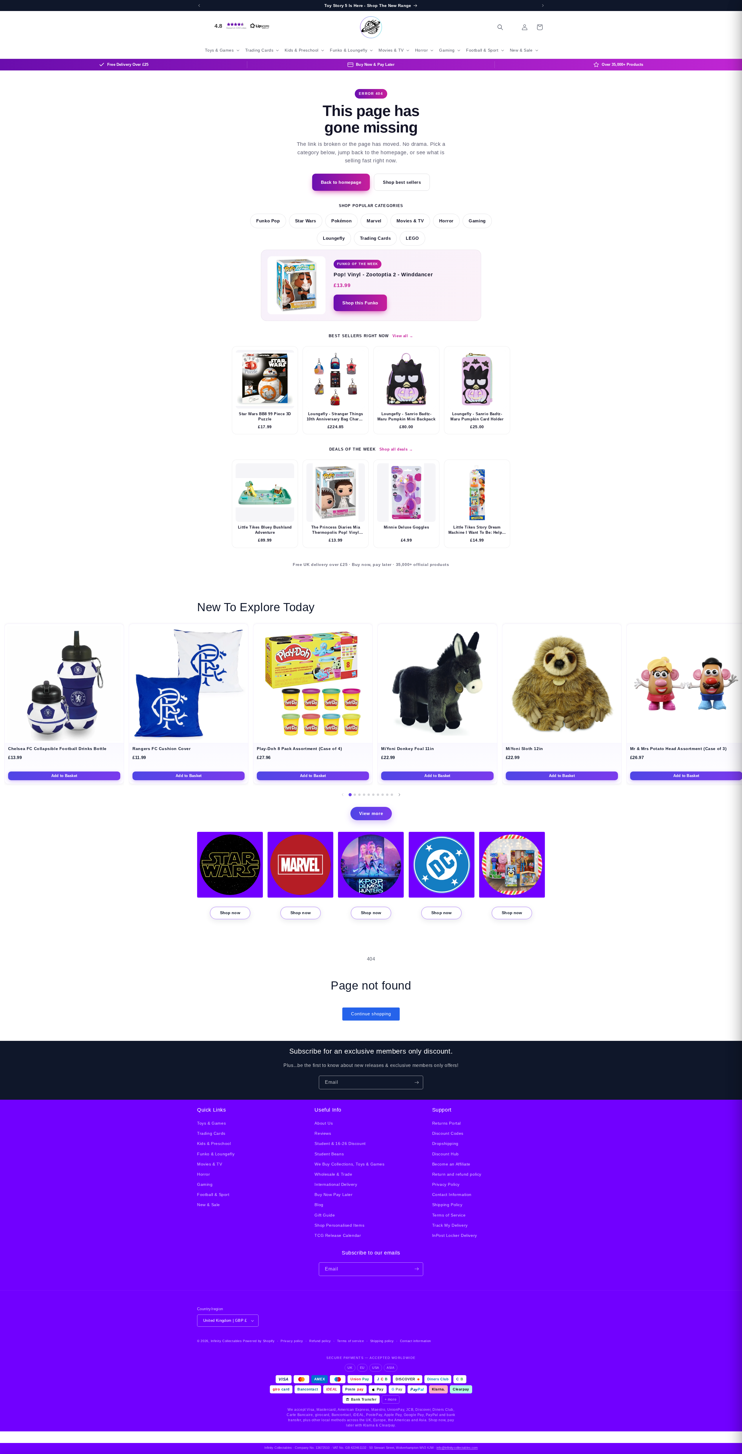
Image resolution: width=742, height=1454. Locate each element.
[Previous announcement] (199, 5)
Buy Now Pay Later (333, 1194)
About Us (323, 1123)
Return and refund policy (456, 1174)
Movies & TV (410, 221)
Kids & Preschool (214, 1143)
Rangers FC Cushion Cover (161, 749)
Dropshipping (445, 1143)
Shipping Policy (447, 1205)
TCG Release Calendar (337, 1235)
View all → (402, 336)
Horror (446, 221)
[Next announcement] (543, 5)
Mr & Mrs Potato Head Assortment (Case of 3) (678, 749)
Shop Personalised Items (339, 1225)
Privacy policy (292, 1341)
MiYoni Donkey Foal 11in (407, 749)
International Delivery (335, 1184)
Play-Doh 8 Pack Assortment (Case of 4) (299, 749)
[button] (240, 25)
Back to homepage (341, 182)
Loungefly (334, 238)
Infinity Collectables (226, 1341)
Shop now (230, 912)
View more (371, 813)
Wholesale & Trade (333, 1174)
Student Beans (329, 1154)
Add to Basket (64, 776)
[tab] (350, 794)
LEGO (412, 238)
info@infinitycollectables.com (457, 1447)
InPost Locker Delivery (454, 1235)
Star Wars (305, 221)
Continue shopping (371, 1013)
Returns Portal (446, 1123)
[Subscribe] (416, 1082)
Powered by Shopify (259, 1341)
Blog (318, 1205)
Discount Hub (445, 1154)
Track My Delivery (450, 1225)
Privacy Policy (446, 1184)
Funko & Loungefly (215, 1154)
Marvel (374, 221)
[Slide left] (342, 794)
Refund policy (320, 1341)
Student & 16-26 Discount (339, 1143)
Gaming (477, 221)
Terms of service (350, 1341)
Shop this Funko (360, 302)
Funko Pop (268, 221)
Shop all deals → (396, 449)
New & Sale (208, 1205)
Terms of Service (449, 1215)
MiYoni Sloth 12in (524, 749)
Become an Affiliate (451, 1164)
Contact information (415, 1341)
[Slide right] (399, 794)
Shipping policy (382, 1341)
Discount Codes (447, 1133)
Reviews (322, 1133)
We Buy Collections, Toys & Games (349, 1164)
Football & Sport (213, 1194)
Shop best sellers (402, 182)
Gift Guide (324, 1215)
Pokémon (341, 221)
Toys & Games (211, 1123)
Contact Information (452, 1194)
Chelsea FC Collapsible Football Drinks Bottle (57, 749)
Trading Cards (375, 238)
